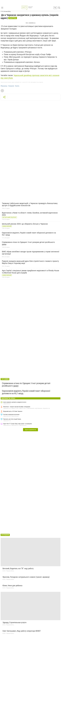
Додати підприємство (30, 429)
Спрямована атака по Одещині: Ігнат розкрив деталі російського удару (28, 243)
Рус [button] (55, 7)
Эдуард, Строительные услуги (14, 622)
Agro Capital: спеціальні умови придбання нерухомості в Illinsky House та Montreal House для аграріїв (30, 271)
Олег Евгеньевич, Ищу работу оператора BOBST (22, 631)
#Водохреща (4, 86)
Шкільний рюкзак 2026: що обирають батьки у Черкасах (25, 224)
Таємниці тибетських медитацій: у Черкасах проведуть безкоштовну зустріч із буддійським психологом (30, 204)
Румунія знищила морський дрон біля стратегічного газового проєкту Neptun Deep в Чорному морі (30, 262)
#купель (17, 86)
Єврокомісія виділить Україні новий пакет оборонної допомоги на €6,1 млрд (29, 234)
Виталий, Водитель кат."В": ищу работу (18, 568)
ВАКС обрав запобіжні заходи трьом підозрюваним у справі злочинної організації (30, 252)
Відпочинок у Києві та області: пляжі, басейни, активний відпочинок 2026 (30, 214)
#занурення (11, 86)
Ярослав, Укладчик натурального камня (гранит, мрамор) (26, 577)
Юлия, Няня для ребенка (12, 585)
